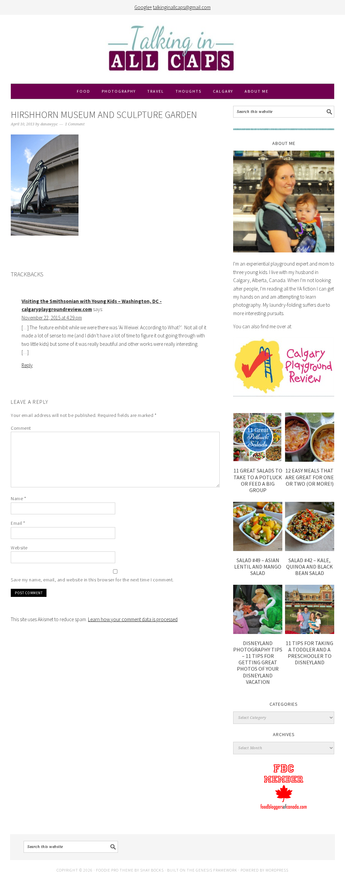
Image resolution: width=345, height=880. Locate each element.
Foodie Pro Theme (114, 870)
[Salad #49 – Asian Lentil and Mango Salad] (257, 549)
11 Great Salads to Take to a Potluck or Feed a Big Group (257, 480)
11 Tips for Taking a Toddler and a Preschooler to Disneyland (309, 653)
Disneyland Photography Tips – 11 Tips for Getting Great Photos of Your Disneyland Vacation (257, 662)
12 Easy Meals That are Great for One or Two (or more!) (309, 477)
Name (18, 498)
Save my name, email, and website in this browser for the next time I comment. (92, 580)
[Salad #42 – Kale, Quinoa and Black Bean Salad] (309, 549)
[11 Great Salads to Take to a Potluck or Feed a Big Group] (257, 460)
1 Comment (75, 124)
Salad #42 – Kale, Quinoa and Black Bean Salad (309, 566)
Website (19, 548)
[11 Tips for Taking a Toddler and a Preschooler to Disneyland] (309, 632)
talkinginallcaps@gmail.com (182, 7)
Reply (27, 365)
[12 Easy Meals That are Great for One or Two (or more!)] (309, 460)
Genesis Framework (216, 870)
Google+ (143, 7)
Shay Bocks (152, 870)
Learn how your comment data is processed (133, 619)
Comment (21, 428)
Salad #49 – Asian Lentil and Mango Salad (257, 566)
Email (18, 523)
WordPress (276, 870)
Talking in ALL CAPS (172, 49)
